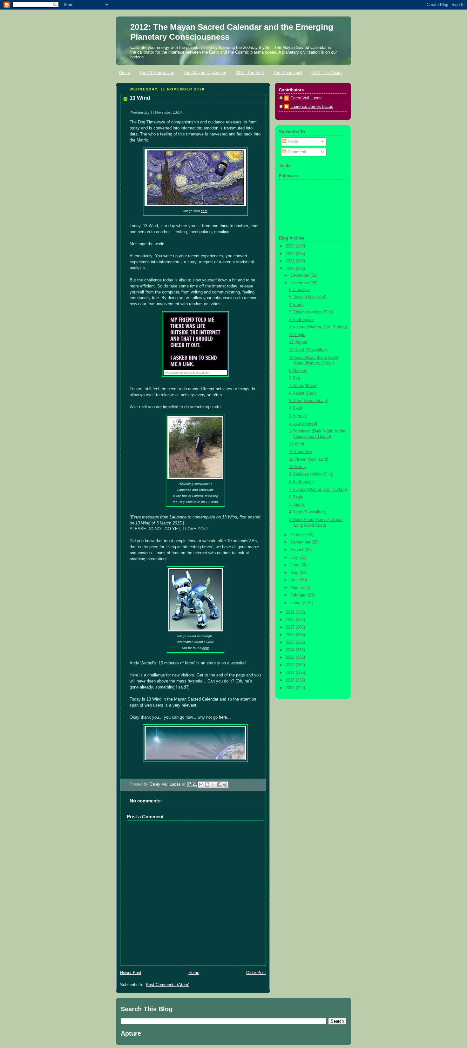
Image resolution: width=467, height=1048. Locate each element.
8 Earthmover (301, 482)
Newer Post (130, 973)
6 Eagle (296, 497)
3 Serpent (298, 416)
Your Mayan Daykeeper (204, 72)
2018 (291, 619)
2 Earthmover (301, 320)
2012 (291, 665)
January (298, 603)
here (204, 211)
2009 (291, 688)
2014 (291, 650)
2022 (291, 254)
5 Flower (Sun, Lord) (307, 297)
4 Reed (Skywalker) (307, 512)
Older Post (256, 973)
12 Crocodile (300, 452)
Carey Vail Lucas (166, 784)
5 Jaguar (297, 504)
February (299, 595)
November (300, 283)
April (295, 580)
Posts (292, 141)
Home (124, 72)
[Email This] (201, 784)
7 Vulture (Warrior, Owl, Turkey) (318, 489)
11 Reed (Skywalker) (308, 350)
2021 (291, 261)
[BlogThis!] (207, 784)
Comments (297, 152)
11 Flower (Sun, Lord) (308, 459)
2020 (291, 269)
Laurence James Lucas (311, 106)
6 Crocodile (299, 289)
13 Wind (296, 444)
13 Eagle (297, 335)
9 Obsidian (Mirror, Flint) (311, 474)
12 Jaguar (298, 342)
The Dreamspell (287, 72)
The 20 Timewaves (156, 72)
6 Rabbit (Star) (302, 393)
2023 (291, 246)
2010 (291, 680)
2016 (291, 635)
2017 (291, 627)
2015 (291, 642)
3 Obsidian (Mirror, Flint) (311, 312)
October (298, 535)
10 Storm (297, 467)
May (295, 572)
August (297, 550)
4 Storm (296, 304)
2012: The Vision (326, 72)
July (294, 557)
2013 (291, 657)
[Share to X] (213, 784)
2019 (291, 612)
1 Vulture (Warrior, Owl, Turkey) (318, 327)
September (301, 542)
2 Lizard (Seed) (303, 423)
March (296, 587)
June (295, 565)
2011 (291, 672)
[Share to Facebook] (219, 784)
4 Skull (295, 408)
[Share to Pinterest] (225, 784)
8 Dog (294, 378)
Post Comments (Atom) (167, 985)
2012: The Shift (250, 72)
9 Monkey (298, 370)
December (300, 275)
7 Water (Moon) (303, 386)
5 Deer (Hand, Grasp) (308, 401)
